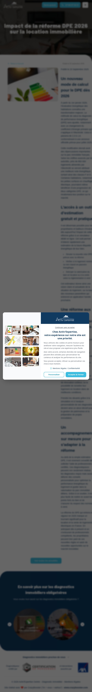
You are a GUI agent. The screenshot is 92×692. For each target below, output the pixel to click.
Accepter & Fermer (76, 374)
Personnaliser (54, 374)
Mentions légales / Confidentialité (66, 368)
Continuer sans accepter (65, 327)
